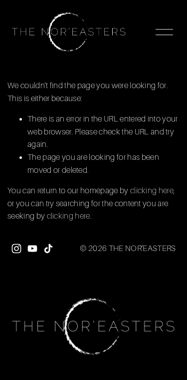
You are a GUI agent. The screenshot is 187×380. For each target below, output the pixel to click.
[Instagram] (16, 248)
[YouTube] (32, 248)
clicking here (152, 190)
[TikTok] (48, 248)
